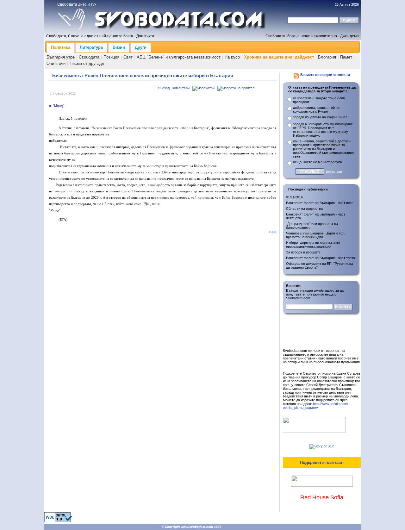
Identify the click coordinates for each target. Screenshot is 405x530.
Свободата (89, 57)
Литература (91, 47)
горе (272, 232)
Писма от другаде (87, 63)
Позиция (111, 57)
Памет (346, 57)
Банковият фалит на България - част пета (319, 203)
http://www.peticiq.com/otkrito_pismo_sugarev (315, 405)
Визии (119, 47)
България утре (61, 57)
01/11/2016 (294, 197)
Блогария (327, 57)
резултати (334, 171)
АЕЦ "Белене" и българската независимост (179, 57)
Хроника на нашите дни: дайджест (279, 57)
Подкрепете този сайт (322, 462)
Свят (128, 57)
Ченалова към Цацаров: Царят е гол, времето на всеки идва (315, 235)
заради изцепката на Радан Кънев (320, 117)
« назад (164, 88)
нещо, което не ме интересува (317, 162)
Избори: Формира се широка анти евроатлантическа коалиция (313, 244)
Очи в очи (56, 63)
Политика (60, 47)
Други (140, 47)
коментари (181, 88)
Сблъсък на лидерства (304, 208)
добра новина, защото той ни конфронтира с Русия (316, 109)
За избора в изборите (303, 252)
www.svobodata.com (197, 526)
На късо (232, 57)
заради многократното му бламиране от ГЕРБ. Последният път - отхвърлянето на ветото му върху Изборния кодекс (323, 129)
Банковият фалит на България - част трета (320, 258)
